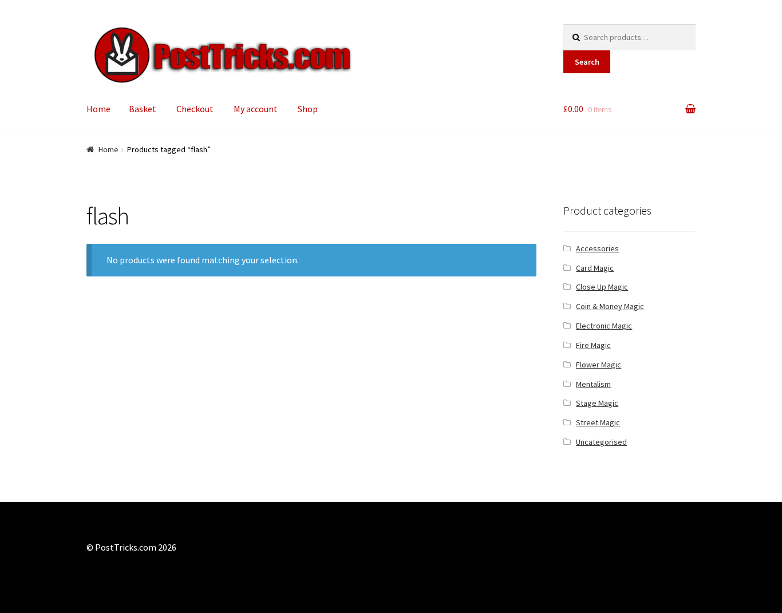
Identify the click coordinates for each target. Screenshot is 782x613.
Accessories (597, 248)
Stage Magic (597, 403)
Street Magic (598, 422)
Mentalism (593, 384)
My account (256, 108)
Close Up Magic (602, 287)
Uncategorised (601, 442)
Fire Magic (593, 345)
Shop (308, 108)
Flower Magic (598, 364)
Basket (142, 108)
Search (587, 62)
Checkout (195, 108)
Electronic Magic (604, 326)
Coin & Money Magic (610, 306)
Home (98, 108)
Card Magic (595, 268)
